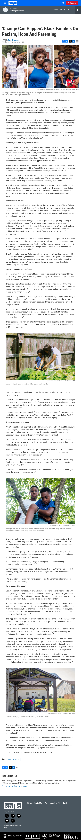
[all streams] (78, 10)
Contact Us (38, 803)
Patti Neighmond (13, 40)
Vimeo (29, 803)
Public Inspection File (52, 803)
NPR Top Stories (13, 759)
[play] (5, 10)
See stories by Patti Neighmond (15, 786)
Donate (73, 3)
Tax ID (65, 803)
